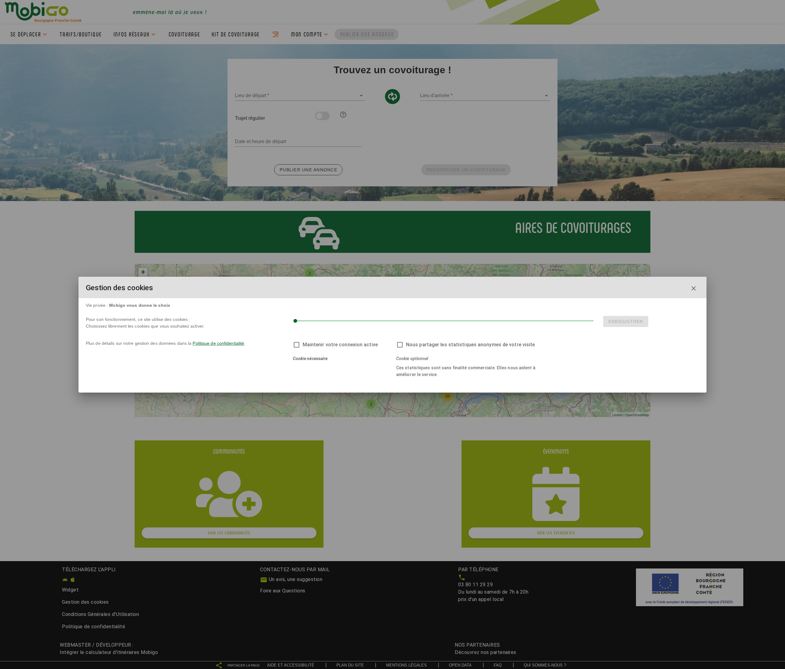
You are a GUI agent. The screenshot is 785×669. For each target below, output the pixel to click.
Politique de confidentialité (218, 343)
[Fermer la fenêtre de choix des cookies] (693, 288)
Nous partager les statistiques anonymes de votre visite (470, 345)
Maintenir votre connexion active (340, 345)
